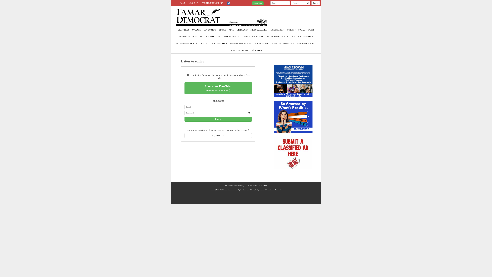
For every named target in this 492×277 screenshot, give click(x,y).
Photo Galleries (258, 30)
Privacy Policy (254, 190)
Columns (196, 30)
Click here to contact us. (258, 186)
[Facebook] (228, 3)
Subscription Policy (306, 43)
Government (210, 30)
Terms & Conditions (267, 190)
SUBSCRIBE (258, 3)
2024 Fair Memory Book (187, 43)
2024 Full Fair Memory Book (213, 43)
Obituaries (242, 30)
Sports (311, 30)
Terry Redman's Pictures (191, 37)
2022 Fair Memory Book (278, 37)
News (231, 30)
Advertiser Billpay (240, 50)
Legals (222, 30)
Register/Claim (218, 135)
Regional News (277, 30)
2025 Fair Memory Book (241, 43)
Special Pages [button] (231, 37)
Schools (291, 30)
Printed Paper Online (212, 3)
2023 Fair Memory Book (302, 37)
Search (258, 50)
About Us (193, 3)
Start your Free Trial (218, 88)
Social (301, 30)
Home (182, 3)
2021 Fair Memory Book (253, 37)
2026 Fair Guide (262, 43)
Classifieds (183, 30)
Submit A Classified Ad (283, 43)
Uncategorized (213, 37)
